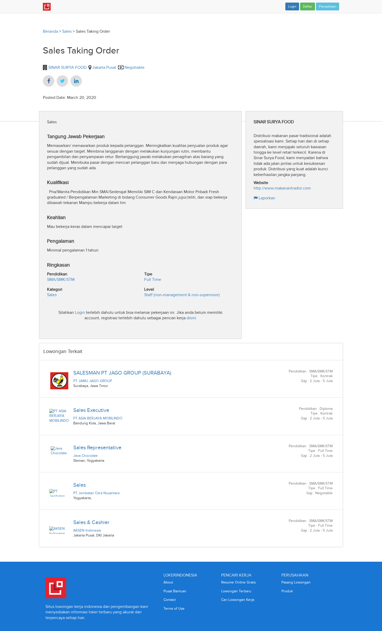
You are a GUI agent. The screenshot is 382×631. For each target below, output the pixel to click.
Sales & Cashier (91, 522)
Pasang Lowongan (296, 582)
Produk (287, 591)
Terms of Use (174, 608)
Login (292, 6)
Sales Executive (91, 410)
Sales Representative (97, 447)
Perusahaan (327, 6)
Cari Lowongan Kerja (237, 600)
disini (191, 318)
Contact (169, 600)
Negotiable (134, 67)
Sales (67, 31)
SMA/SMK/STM (61, 279)
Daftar (307, 6)
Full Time (152, 279)
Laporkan (266, 198)
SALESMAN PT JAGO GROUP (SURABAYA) (122, 373)
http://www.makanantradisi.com (282, 188)
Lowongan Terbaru (236, 591)
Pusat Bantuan (174, 591)
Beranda (50, 31)
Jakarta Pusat (104, 67)
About (168, 582)
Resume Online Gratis (238, 582)
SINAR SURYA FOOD (67, 67)
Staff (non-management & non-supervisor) (182, 295)
